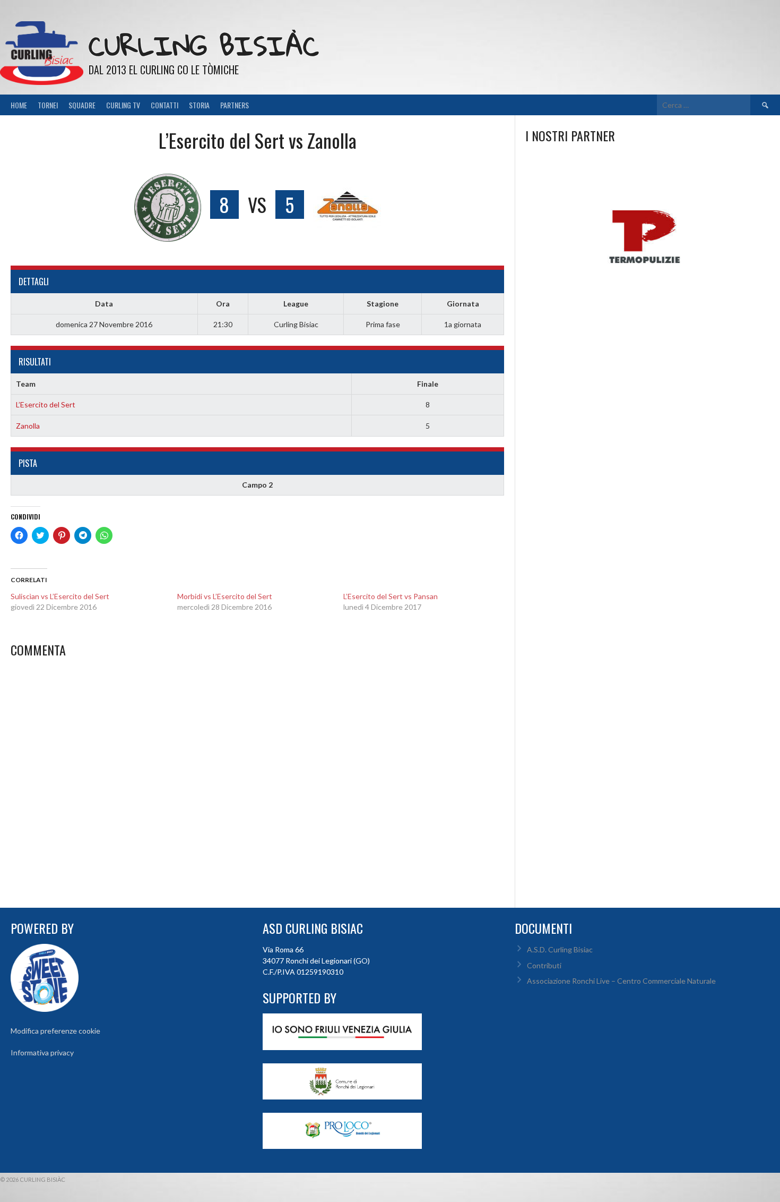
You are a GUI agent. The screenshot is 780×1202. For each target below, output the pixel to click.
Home (19, 104)
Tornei (48, 104)
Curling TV (123, 104)
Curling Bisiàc (204, 45)
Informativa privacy (42, 1052)
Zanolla (28, 425)
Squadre (82, 104)
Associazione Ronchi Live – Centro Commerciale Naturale (621, 980)
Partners (234, 104)
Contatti (164, 104)
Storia (199, 104)
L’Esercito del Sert (45, 404)
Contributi (544, 965)
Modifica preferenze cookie (55, 1030)
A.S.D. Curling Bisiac (560, 949)
